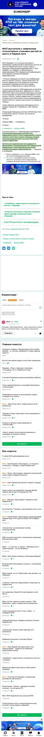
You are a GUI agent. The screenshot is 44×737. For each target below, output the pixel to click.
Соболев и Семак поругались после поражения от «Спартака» (21, 414)
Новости (11, 40)
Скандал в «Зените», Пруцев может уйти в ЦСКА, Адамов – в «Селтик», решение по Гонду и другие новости (21, 351)
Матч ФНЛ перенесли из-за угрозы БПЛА (17, 696)
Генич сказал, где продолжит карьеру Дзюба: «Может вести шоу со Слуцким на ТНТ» (19, 491)
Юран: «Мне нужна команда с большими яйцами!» (21, 556)
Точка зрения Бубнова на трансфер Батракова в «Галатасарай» (20, 386)
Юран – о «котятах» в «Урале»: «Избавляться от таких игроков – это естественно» (20, 548)
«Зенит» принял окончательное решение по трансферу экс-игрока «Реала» (19, 433)
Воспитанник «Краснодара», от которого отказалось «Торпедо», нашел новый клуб (20, 464)
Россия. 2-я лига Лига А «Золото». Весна (18, 239)
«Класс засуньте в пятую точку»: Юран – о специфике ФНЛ (18, 612)
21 (14, 559)
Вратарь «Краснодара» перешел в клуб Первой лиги (19, 500)
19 (15, 418)
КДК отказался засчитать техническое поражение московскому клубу (21, 538)
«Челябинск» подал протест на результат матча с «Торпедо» (22, 204)
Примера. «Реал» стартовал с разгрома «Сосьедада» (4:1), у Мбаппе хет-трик (17, 369)
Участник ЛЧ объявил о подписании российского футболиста (18, 678)
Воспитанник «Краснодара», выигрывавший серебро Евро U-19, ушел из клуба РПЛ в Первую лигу (21, 518)
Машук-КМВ (19, 243)
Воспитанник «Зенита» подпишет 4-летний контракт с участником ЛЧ (18, 687)
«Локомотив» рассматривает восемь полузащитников (16, 529)
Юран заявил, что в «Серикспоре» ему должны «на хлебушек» (21, 574)
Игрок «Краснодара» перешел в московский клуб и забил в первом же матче (21, 474)
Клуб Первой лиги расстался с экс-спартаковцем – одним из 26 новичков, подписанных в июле (18, 648)
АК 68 (8, 322)
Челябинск (7, 243)
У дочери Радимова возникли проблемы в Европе (21, 377)
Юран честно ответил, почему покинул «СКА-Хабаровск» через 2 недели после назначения (19, 602)
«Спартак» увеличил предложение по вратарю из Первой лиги (21, 583)
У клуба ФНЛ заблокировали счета (15, 456)
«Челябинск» (7, 128)
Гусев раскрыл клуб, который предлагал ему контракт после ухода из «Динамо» (19, 704)
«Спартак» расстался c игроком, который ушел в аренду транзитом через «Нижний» (22, 214)
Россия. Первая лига (11, 235)
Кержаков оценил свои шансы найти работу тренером (19, 668)
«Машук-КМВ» (19, 128)
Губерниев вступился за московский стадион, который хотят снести (19, 395)
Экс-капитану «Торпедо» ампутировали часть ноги (21, 509)
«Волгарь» (10, 158)
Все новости (22, 444)
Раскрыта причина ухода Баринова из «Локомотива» (17, 424)
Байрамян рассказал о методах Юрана (17, 639)
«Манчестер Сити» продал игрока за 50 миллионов (20, 405)
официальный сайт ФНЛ (19, 229)
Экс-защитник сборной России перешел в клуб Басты (20, 593)
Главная (4, 40)
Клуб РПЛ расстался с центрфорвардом (21, 222)
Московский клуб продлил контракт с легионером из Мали (21, 565)
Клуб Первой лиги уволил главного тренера (21, 483)
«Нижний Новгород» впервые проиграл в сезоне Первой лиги (20, 621)
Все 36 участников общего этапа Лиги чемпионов (21, 360)
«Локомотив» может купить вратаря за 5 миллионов (18, 631)
